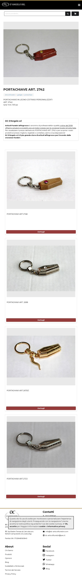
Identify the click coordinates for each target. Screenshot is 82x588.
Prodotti (8, 554)
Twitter (48, 560)
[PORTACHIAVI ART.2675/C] (41, 356)
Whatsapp (49, 564)
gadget (19, 95)
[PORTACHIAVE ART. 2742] (41, 53)
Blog (7, 562)
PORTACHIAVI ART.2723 (17, 479)
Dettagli (41, 232)
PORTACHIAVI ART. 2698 (17, 302)
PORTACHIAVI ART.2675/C (18, 391)
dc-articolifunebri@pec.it (55, 535)
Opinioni (8, 558)
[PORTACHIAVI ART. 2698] (41, 268)
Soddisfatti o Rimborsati (14, 566)
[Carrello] (75, 13)
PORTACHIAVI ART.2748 (17, 214)
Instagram (49, 555)
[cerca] (67, 13)
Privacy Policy (10, 574)
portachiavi (28, 95)
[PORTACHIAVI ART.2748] (41, 180)
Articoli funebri (10, 95)
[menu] (79, 5)
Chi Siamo (9, 550)
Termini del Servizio (12, 570)
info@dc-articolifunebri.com (56, 531)
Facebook (49, 551)
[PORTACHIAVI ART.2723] (41, 445)
